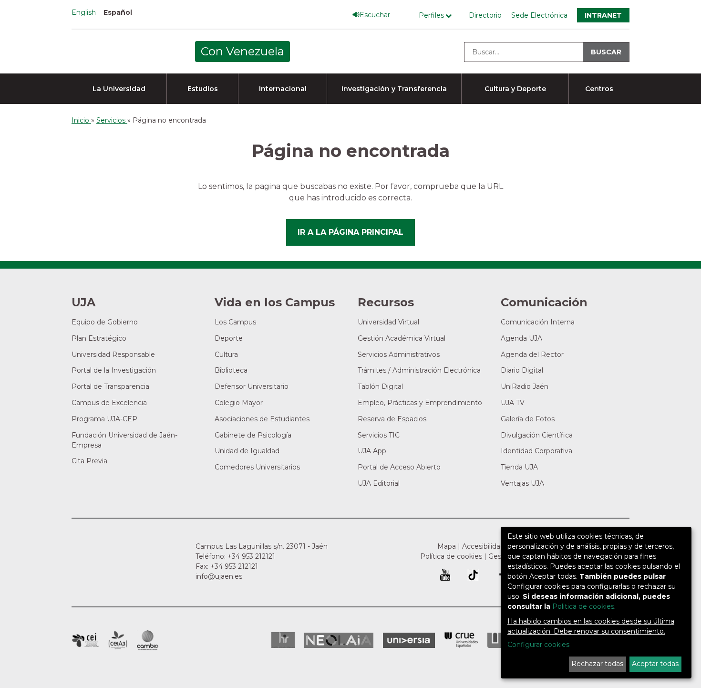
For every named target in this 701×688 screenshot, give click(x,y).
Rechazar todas (597, 663)
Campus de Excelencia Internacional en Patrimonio (85, 640)
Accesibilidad (483, 546)
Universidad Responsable (113, 354)
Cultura (226, 354)
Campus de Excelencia (109, 402)
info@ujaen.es (219, 576)
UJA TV (513, 402)
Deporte (229, 338)
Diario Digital (522, 370)
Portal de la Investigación (114, 370)
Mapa (446, 546)
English (84, 12)
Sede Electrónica (539, 15)
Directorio (485, 15)
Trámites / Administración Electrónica (419, 370)
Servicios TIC (379, 435)
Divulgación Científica (537, 435)
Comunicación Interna (538, 322)
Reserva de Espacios (392, 419)
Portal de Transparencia (110, 386)
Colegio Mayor (239, 402)
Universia (409, 640)
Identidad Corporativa (536, 451)
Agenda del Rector (532, 354)
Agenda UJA (521, 338)
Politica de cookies (583, 606)
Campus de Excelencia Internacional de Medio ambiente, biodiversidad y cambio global (147, 640)
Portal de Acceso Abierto (399, 467)
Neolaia (338, 640)
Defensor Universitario (252, 386)
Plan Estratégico (99, 338)
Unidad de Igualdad (247, 451)
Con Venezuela (242, 51)
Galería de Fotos (528, 419)
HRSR (283, 640)
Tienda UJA (519, 467)
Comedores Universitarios (257, 467)
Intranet (603, 15)
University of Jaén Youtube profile (445, 575)
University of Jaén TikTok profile (473, 575)
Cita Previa (89, 461)
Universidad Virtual (388, 322)
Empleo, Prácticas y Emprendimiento (420, 402)
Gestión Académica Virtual (401, 338)
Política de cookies (451, 556)
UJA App (372, 451)
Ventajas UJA (522, 483)
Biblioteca (231, 370)
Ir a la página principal (350, 232)
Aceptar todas (655, 663)
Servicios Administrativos (399, 354)
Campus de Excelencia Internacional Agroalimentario (117, 640)
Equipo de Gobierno (105, 322)
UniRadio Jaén (524, 386)
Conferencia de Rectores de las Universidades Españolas (461, 640)
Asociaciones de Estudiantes (262, 419)
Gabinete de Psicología (253, 435)
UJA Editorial (379, 483)
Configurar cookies (538, 644)
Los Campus (235, 322)
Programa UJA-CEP (104, 419)
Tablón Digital (380, 386)
